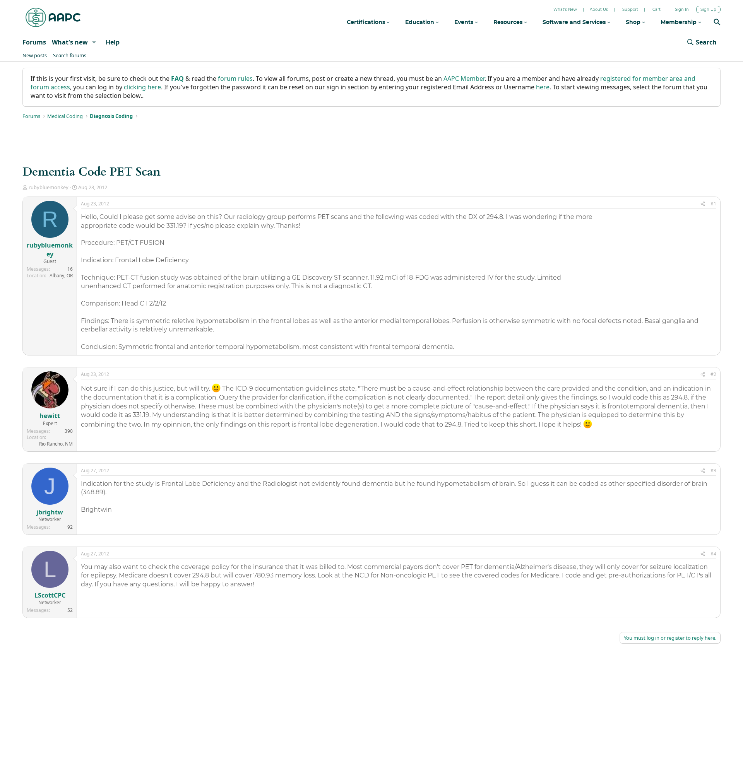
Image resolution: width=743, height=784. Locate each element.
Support (630, 9)
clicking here (142, 87)
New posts (34, 55)
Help (113, 42)
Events (464, 22)
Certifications (367, 22)
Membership (679, 22)
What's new (70, 42)
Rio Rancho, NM (56, 444)
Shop (634, 22)
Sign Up (708, 9)
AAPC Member (463, 78)
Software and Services (575, 22)
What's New (565, 9)
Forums (34, 42)
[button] (94, 42)
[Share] (703, 204)
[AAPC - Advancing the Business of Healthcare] (53, 17)
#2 (713, 374)
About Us (599, 9)
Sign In (682, 9)
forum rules (235, 78)
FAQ (177, 78)
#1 (713, 203)
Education (420, 22)
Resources (508, 22)
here (543, 87)
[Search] (717, 23)
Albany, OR (61, 275)
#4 (713, 553)
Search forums (69, 55)
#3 (713, 470)
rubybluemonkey (48, 187)
